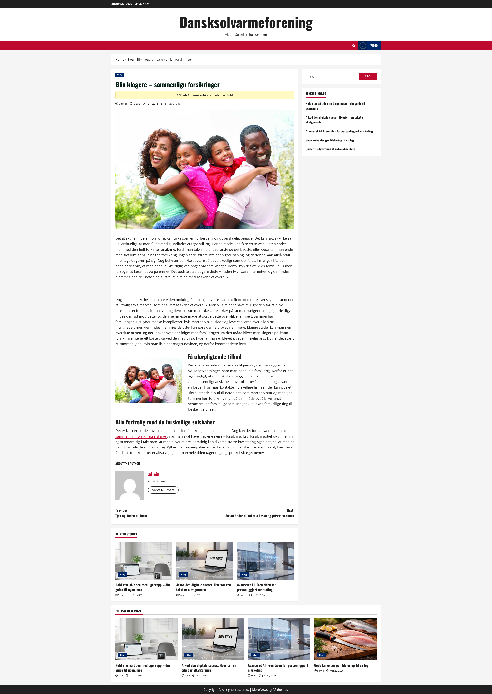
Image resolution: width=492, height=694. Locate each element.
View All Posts (163, 490)
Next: (259, 513)
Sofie (121, 595)
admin (123, 103)
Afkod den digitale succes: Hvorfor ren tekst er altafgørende (203, 587)
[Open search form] (353, 46)
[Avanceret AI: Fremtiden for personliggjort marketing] (265, 561)
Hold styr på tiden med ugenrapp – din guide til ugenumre (142, 587)
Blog (119, 74)
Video (374, 45)
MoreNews (260, 689)
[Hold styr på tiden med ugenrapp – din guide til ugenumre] (143, 561)
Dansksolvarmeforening (246, 22)
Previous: (131, 513)
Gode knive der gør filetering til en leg (330, 140)
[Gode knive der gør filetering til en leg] (345, 639)
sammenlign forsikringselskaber (141, 436)
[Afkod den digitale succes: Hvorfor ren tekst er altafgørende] (204, 561)
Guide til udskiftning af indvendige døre (330, 149)
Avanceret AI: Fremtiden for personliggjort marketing (256, 587)
